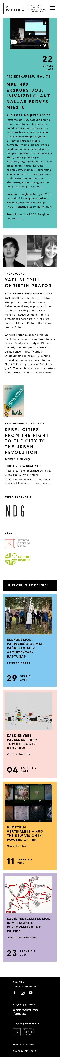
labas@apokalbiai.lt (26, 986)
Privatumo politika (23, 1044)
